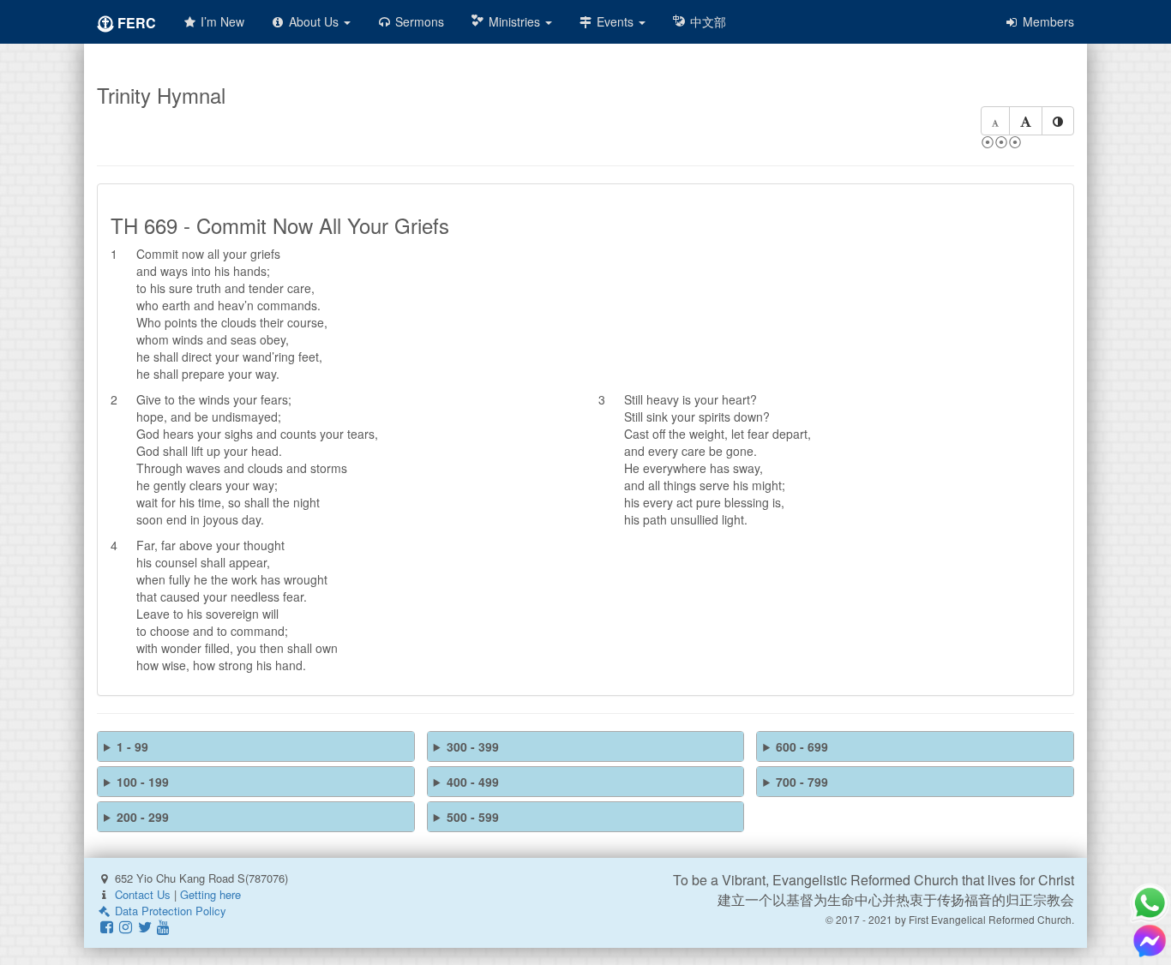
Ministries (514, 21)
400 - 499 (473, 781)
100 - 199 (143, 781)
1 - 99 (132, 746)
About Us (313, 21)
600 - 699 (802, 746)
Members (1046, 21)
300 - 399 (473, 746)
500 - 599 (473, 816)
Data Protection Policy (168, 910)
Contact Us (143, 894)
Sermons (418, 21)
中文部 (706, 21)
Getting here (210, 894)
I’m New (220, 21)
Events (615, 21)
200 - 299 (143, 816)
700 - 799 (802, 781)
